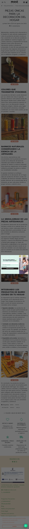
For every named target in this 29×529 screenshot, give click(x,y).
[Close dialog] (27, 256)
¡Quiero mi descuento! (10, 268)
